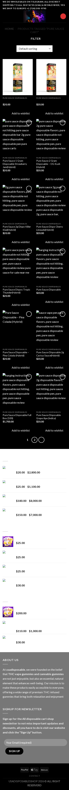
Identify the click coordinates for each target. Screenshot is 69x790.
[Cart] (63, 16)
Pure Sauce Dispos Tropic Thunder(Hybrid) (16, 291)
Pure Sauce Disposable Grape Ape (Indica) (48, 417)
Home (9, 28)
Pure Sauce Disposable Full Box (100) (17, 417)
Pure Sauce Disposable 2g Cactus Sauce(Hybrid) (50, 354)
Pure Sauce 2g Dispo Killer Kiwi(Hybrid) (17, 228)
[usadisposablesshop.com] (34, 16)
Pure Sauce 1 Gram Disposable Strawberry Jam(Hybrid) (15, 163)
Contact (34, 775)
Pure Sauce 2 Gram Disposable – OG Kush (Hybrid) (48, 163)
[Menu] (5, 16)
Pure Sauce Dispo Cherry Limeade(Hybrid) (49, 228)
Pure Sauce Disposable (48, 289)
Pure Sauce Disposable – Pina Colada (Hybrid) (16, 354)
